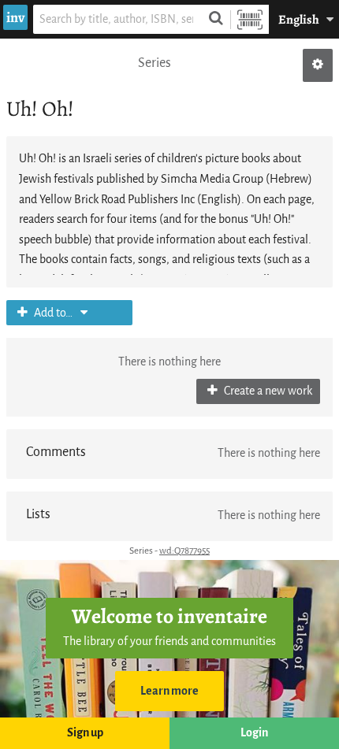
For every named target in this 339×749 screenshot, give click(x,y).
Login (254, 732)
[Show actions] (318, 65)
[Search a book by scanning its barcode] (250, 19)
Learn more (169, 691)
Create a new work (267, 391)
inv (15, 17)
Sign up (85, 732)
